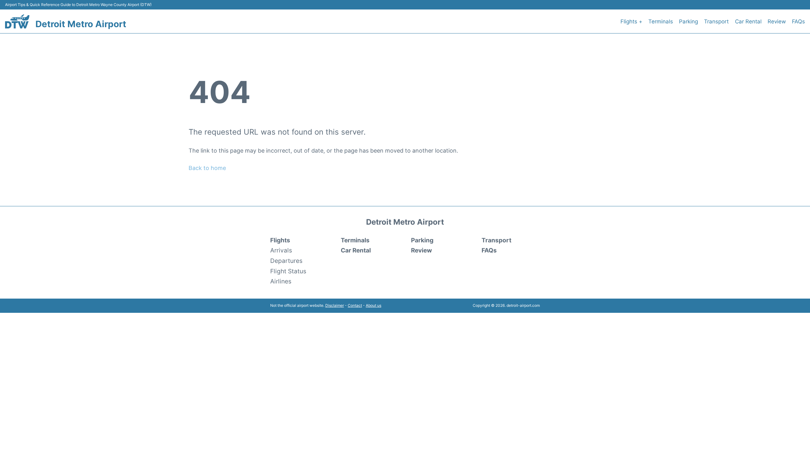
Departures (286, 260)
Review (777, 21)
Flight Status (288, 271)
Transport (716, 21)
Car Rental (748, 21)
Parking (688, 21)
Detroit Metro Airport (80, 24)
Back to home (207, 168)
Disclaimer (334, 305)
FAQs (798, 21)
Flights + (631, 21)
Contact (355, 305)
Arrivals (281, 250)
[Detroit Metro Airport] (17, 21)
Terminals (660, 21)
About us (373, 305)
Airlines (280, 281)
